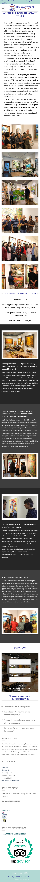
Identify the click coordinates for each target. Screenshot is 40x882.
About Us (5, 767)
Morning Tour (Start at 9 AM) (21, 690)
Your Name (14, 657)
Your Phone (14, 666)
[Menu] (3, 7)
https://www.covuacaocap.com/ (20, 879)
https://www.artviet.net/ (10, 781)
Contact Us (6, 770)
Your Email (14, 675)
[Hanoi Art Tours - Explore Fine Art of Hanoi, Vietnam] (21, 7)
